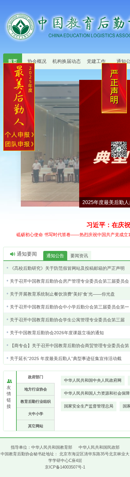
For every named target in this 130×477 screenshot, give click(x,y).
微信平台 (119, 149)
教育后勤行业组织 (36, 401)
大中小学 (35, 414)
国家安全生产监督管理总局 (88, 406)
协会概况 (36, 61)
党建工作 (96, 61)
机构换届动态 (66, 61)
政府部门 (35, 377)
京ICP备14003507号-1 (65, 467)
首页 (12, 61)
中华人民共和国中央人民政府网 (92, 380)
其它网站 (35, 426)
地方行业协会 (35, 389)
